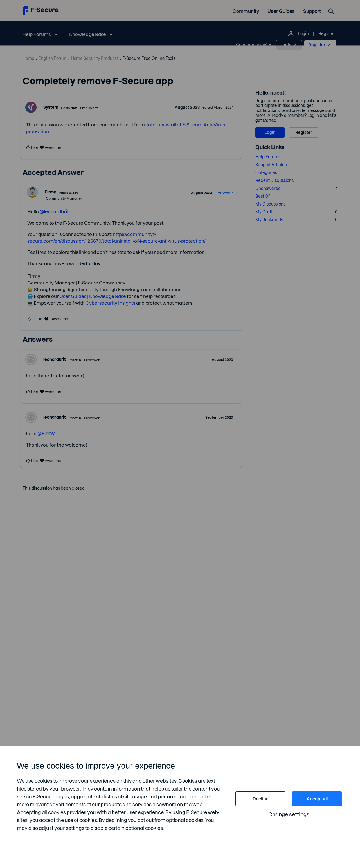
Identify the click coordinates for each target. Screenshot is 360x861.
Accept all (317, 798)
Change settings (288, 814)
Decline (261, 798)
